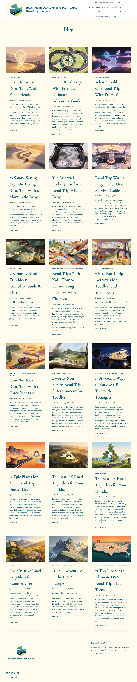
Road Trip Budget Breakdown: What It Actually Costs (106, 12)
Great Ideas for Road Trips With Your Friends (23, 88)
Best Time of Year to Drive (109, 2)
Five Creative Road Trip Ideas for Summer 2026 (25, 577)
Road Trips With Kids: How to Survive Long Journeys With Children (66, 286)
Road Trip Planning (103, 17)
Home (94, 2)
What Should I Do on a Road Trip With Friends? (110, 88)
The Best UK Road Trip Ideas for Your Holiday (68, 483)
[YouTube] (12, 677)
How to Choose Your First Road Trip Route (105, 7)
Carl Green (14, 100)
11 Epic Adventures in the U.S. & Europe (67, 577)
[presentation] (25, 60)
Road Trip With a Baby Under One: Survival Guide (109, 184)
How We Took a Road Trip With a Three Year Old (24, 386)
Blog (114, 17)
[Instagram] (8, 677)
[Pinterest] (15, 677)
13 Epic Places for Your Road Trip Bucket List (23, 483)
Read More (14, 131)
